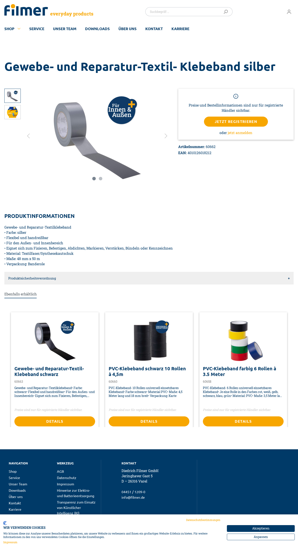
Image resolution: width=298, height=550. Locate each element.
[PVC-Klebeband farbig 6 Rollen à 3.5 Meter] (243, 340)
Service (36, 28)
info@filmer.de (133, 497)
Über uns (127, 28)
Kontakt (154, 28)
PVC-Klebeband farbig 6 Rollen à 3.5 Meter (239, 371)
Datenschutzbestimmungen (203, 520)
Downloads (97, 28)
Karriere (180, 28)
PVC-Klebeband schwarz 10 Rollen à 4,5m (147, 371)
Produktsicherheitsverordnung (32, 278)
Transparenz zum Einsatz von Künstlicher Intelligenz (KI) (76, 507)
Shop (9, 28)
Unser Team (64, 28)
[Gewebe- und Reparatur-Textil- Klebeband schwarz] (54, 340)
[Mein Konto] (289, 11)
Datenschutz (66, 477)
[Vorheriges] (28, 135)
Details (54, 421)
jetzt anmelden (240, 132)
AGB (60, 471)
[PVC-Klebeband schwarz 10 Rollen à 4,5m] (149, 340)
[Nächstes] (166, 135)
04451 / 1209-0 (133, 492)
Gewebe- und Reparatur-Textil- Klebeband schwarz (49, 371)
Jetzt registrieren (236, 121)
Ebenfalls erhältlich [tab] (20, 294)
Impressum (65, 484)
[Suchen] (227, 11)
